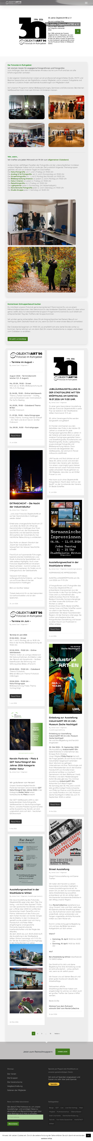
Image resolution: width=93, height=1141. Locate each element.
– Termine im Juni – (20, 621)
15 (50, 1033)
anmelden (62, 1052)
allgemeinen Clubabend (58, 160)
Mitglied (52, 1112)
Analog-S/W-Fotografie (21, 174)
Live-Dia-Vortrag (71, 1108)
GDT (57, 1108)
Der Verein (11, 1074)
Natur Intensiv (17, 181)
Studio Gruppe (17, 190)
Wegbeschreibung (14, 1086)
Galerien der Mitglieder (16, 1090)
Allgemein (24, 365)
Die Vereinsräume (14, 1082)
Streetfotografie (18, 176)
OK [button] (88, 1135)
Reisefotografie (18, 183)
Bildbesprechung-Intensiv (22, 178)
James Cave (16, 365)
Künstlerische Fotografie (21, 188)
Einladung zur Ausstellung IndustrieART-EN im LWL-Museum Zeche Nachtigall (63, 721)
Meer (81, 1108)
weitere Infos (46, 1138)
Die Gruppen (12, 1078)
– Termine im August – (22, 362)
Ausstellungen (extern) (74, 569)
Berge (51, 1108)
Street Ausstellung (59, 869)
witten (51, 1124)
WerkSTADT (78, 1120)
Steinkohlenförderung (70, 1116)
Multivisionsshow (63, 1112)
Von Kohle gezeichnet (64, 1120)
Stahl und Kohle (55, 1116)
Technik (51, 1120)
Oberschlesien (76, 1112)
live (62, 1108)
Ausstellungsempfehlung (57, 730)
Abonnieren (13, 1124)
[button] (86, 3)
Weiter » (57, 1033)
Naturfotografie (18, 172)
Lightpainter (16, 185)
